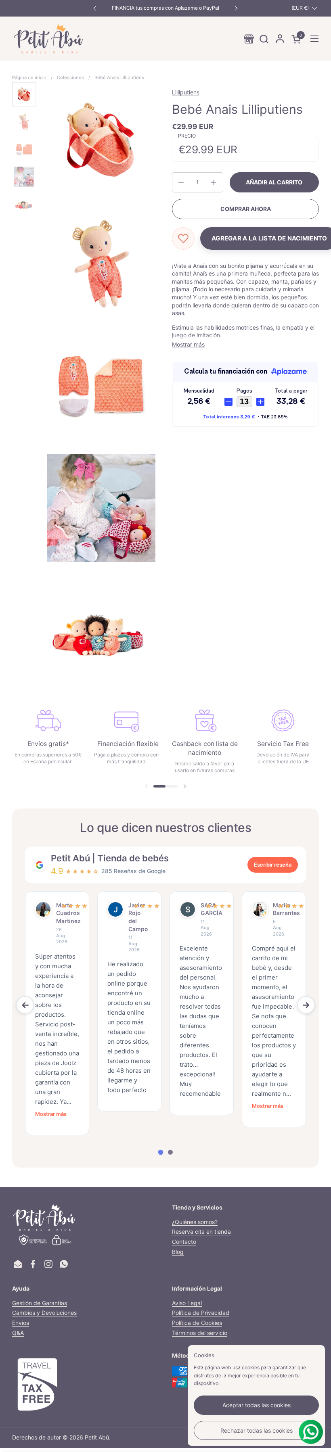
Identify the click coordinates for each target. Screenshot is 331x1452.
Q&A (18, 1332)
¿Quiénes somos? (195, 1221)
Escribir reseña (272, 864)
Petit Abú (97, 1437)
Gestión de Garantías (39, 1302)
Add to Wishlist (183, 238)
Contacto (184, 1241)
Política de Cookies (197, 1322)
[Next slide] (306, 1005)
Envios (20, 1322)
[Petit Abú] (48, 39)
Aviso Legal (187, 1302)
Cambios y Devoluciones (44, 1312)
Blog (178, 1251)
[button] (264, 39)
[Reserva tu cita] (249, 39)
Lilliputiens (185, 92)
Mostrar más (51, 1114)
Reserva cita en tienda (201, 1231)
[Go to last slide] (25, 1005)
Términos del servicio (199, 1332)
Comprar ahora (245, 208)
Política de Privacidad (200, 1312)
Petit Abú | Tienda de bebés (110, 858)
